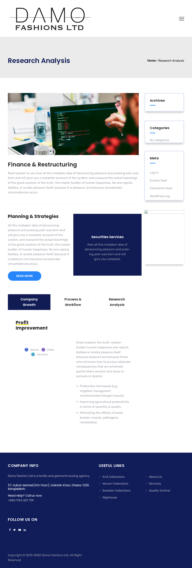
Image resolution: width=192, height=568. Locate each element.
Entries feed (158, 180)
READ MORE (24, 276)
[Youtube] (19, 530)
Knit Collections (113, 477)
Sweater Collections (116, 490)
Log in (154, 172)
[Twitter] (14, 530)
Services (155, 483)
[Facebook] (10, 530)
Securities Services (107, 236)
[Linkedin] (24, 530)
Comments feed (161, 188)
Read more (105, 265)
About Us (155, 477)
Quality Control (159, 490)
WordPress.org (160, 196)
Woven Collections (115, 483)
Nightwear (110, 497)
